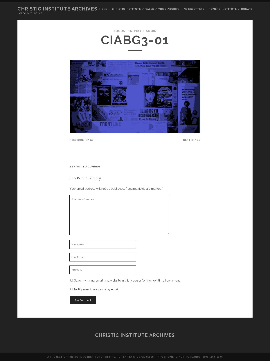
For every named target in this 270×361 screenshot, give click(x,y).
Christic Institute (126, 9)
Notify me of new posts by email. (96, 289)
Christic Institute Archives (57, 9)
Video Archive (169, 9)
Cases (149, 9)
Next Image (191, 140)
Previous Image (81, 140)
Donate (247, 9)
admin (151, 31)
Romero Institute (223, 9)
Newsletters (194, 9)
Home (103, 9)
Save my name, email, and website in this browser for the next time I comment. (127, 280)
